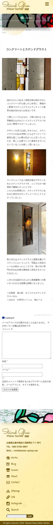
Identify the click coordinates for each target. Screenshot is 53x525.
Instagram (16, 503)
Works (14, 457)
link (12, 497)
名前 (4, 361)
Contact (14, 482)
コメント (7, 329)
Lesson (14, 470)
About (13, 476)
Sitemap (15, 491)
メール (6, 370)
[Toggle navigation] (47, 4)
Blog (13, 464)
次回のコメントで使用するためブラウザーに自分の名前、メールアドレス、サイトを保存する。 (26, 383)
